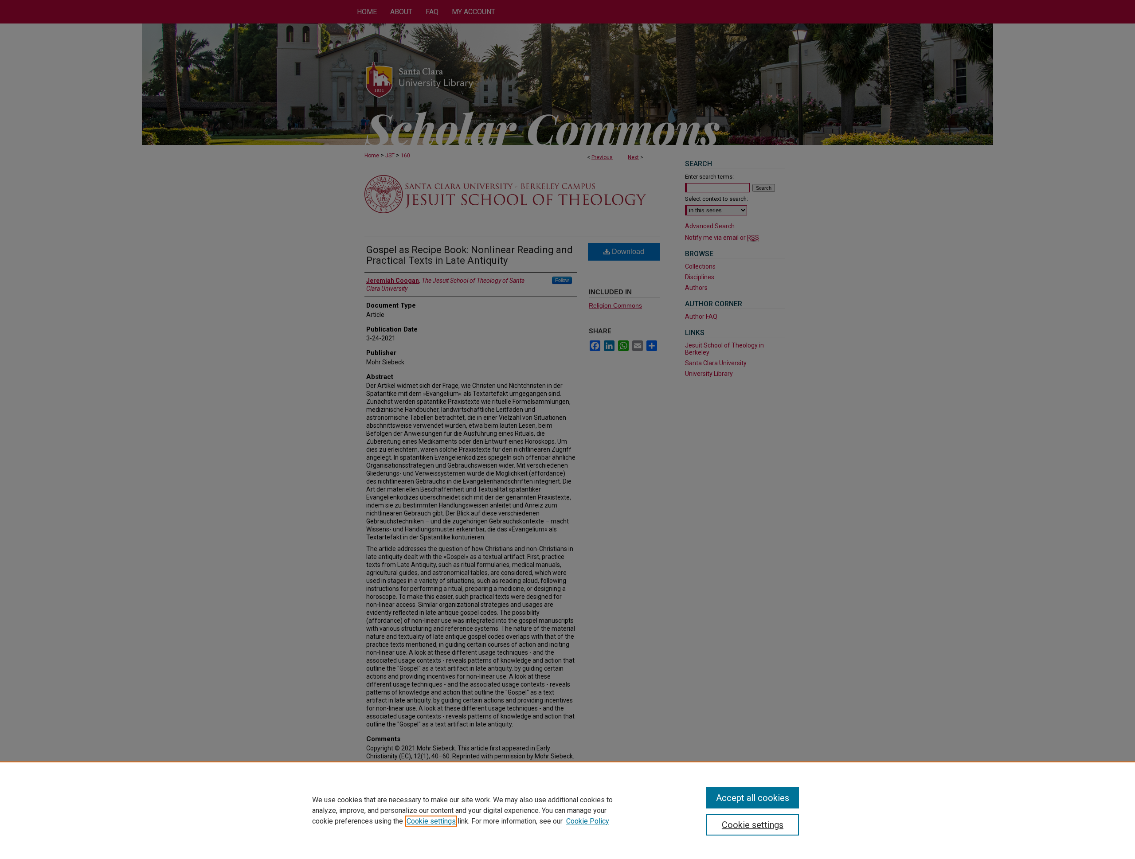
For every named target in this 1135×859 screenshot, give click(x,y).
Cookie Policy (587, 821)
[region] (567, 810)
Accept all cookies (752, 798)
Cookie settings (431, 821)
